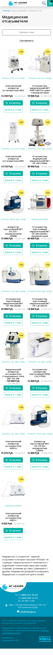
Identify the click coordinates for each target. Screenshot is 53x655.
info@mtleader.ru (28, 611)
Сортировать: (27, 40)
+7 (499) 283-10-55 (28, 598)
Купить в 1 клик (13, 109)
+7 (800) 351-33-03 (28, 594)
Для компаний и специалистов (27, 10)
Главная (6, 10)
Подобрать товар (26, 32)
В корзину (15, 102)
